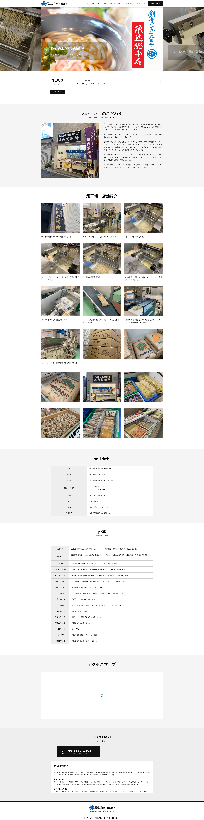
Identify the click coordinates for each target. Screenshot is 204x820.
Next (183, 39)
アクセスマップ (141, 4)
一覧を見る (57, 91)
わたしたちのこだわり (99, 4)
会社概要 (129, 4)
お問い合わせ (155, 4)
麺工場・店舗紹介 (116, 4)
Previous (20, 39)
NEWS (86, 4)
